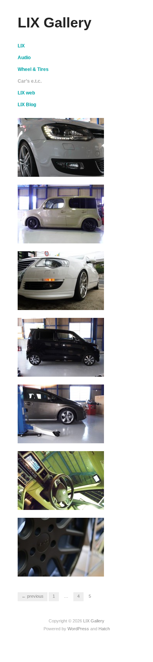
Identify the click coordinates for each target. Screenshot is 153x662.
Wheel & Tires (33, 69)
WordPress (78, 628)
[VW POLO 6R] (61, 147)
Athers (91, 502)
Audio (24, 57)
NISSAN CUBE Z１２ (71, 236)
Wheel (92, 569)
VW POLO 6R (83, 169)
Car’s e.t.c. (30, 81)
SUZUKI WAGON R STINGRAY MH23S (53, 365)
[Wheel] (61, 547)
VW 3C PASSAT (80, 302)
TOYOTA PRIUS (80, 436)
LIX (21, 46)
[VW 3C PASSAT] (61, 280)
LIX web (26, 93)
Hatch (104, 628)
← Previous (33, 596)
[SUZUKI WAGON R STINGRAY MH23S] (61, 347)
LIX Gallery (54, 23)
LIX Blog (27, 104)
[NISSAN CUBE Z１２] (61, 213)
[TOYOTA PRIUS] (61, 413)
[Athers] (61, 480)
